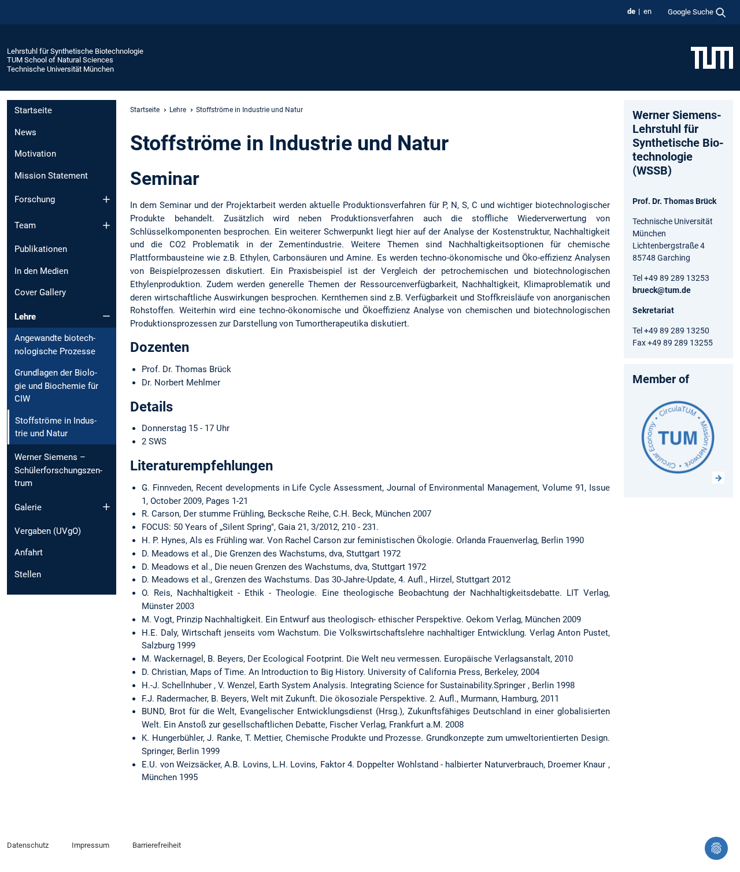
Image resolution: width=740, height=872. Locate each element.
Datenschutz (28, 845)
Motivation (35, 154)
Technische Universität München (60, 69)
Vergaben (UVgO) (47, 531)
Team (25, 225)
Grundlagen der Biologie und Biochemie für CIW (56, 386)
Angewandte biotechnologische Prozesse (54, 345)
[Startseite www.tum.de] (712, 57)
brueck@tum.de (661, 290)
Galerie (28, 507)
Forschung (34, 199)
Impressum (90, 845)
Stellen (27, 574)
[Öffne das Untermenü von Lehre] (106, 316)
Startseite (33, 110)
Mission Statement (51, 175)
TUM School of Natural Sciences (60, 59)
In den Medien (41, 271)
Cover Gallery (40, 292)
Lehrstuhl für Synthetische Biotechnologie (75, 51)
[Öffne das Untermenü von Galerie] (106, 507)
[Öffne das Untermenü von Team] (106, 225)
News (25, 132)
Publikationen (40, 249)
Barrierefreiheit (156, 845)
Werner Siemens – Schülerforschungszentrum (58, 470)
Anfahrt (28, 552)
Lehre (25, 316)
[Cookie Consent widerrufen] (716, 848)
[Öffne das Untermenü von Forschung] (106, 199)
